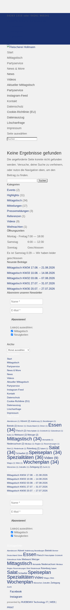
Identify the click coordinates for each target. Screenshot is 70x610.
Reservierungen (51, 444)
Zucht (46, 467)
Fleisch (21, 430)
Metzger (33, 435)
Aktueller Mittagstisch (21, 85)
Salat (12, 572)
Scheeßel (22, 453)
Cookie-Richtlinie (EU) (21, 112)
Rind (10, 448)
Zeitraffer (24, 467)
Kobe (10, 435)
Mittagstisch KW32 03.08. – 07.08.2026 (31, 278)
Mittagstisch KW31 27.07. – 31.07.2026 (31, 283)
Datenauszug (15, 117)
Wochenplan (41, 462)
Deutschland (33, 426)
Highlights (13, 195)
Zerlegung (36, 467)
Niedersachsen (15, 443)
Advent (25, 421)
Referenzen (14, 216)
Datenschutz (15, 106)
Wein (19, 463)
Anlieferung (36, 421)
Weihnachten (15, 226)
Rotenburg (33, 448)
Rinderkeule (20, 448)
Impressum (14, 128)
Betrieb (12, 426)
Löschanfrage (16, 122)
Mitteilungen (14, 205)
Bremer (21, 426)
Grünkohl (45, 431)
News (10, 74)
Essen (29, 554)
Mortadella (47, 440)
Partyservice (15, 63)
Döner (44, 426)
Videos (11, 79)
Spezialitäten (25, 457)
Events (11, 190)
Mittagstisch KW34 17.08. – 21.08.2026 (31, 267)
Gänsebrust (57, 431)
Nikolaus (29, 444)
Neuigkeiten (21, 334)
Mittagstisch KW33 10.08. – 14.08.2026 (31, 273)
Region (39, 444)
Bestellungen (49, 421)
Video (51, 458)
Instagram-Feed (17, 95)
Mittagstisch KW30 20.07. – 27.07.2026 (31, 288)
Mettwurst (20, 435)
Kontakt (12, 101)
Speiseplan (45, 452)
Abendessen (13, 421)
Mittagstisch (14, 57)
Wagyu (11, 463)
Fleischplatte (33, 431)
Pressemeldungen (18, 211)
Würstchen (12, 467)
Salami (44, 448)
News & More (16, 68)
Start (10, 52)
